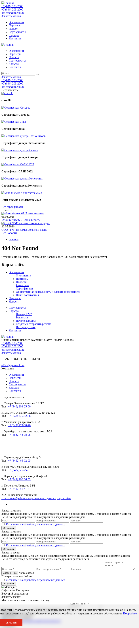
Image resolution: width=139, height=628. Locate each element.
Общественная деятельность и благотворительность (48, 291)
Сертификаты (17, 31)
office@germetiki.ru (12, 12)
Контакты (15, 38)
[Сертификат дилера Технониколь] (23, 136)
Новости (14, 28)
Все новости (9, 232)
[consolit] (7, 93)
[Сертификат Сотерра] (15, 107)
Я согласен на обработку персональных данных (35, 524)
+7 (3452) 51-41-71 (19, 488)
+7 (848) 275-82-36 (19, 415)
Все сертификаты (12, 206)
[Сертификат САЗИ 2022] (17, 164)
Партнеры (15, 25)
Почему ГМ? (24, 314)
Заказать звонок (11, 16)
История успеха (25, 327)
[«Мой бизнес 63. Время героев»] (22, 213)
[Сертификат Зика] (13, 121)
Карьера (14, 35)
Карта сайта (64, 498)
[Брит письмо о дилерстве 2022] (21, 192)
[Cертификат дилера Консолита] (22, 178)
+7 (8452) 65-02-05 (19, 460)
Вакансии (22, 317)
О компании (16, 22)
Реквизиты (22, 285)
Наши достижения (27, 295)
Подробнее (130, 613)
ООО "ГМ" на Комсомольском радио (24, 229)
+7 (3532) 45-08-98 (19, 434)
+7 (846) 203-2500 (12, 6)
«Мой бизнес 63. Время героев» (21, 219)
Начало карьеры (26, 320)
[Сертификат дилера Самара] (19, 150)
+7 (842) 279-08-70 (19, 425)
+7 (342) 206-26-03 (19, 479)
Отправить (8, 528)
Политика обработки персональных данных (28, 498)
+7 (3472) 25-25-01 (19, 469)
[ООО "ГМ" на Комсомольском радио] (25, 223)
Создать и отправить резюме (33, 323)
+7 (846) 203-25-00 (19, 406)
